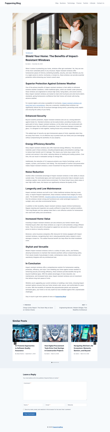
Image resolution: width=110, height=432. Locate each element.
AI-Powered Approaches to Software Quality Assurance (24, 348)
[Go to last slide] (15, 343)
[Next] (95, 343)
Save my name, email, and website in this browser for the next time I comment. (48, 409)
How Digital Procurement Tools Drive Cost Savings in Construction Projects (54, 348)
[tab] (51, 362)
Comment (27, 383)
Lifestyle (92, 3)
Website (70, 405)
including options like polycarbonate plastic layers (61, 197)
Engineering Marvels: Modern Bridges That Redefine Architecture (73, 307)
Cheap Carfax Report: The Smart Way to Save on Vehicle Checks (38, 307)
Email (48, 405)
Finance (78, 3)
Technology (71, 3)
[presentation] (26, 333)
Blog (56, 3)
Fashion (85, 3)
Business (63, 3)
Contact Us (100, 3)
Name (26, 405)
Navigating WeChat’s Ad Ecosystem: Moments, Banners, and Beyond (83, 348)
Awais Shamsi (20, 353)
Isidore (29, 64)
